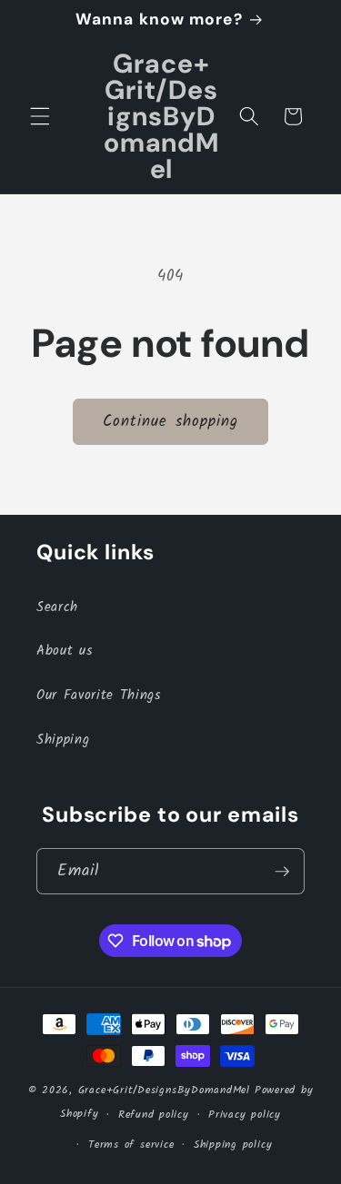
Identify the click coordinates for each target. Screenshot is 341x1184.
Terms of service (131, 1144)
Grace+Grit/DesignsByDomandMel (164, 1090)
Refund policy (153, 1114)
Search (57, 607)
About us (64, 651)
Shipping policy (233, 1144)
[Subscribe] (282, 871)
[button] (40, 116)
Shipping (62, 740)
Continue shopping (171, 421)
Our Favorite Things (98, 695)
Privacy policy (244, 1114)
